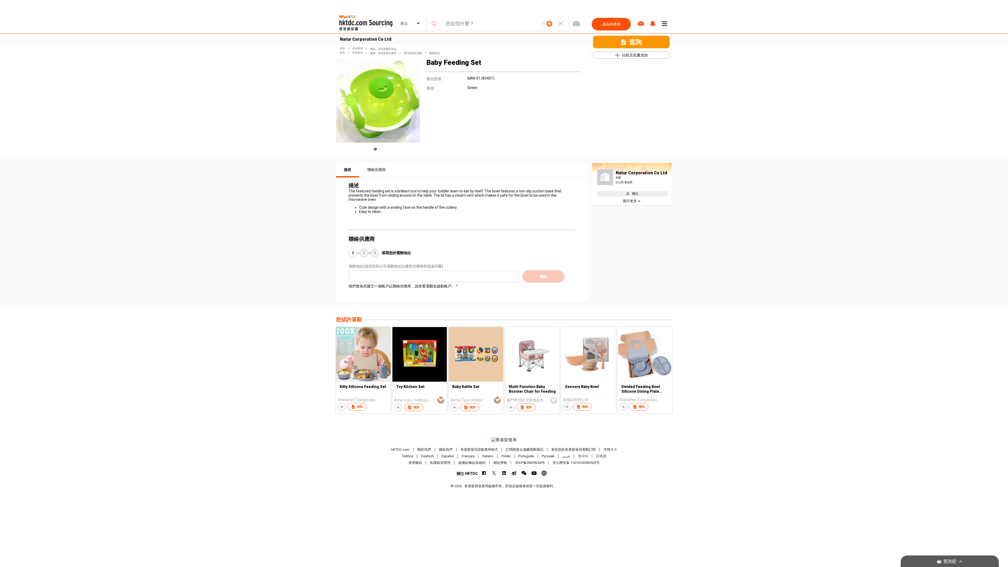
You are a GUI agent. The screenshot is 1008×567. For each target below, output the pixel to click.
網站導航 (500, 463)
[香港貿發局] (504, 440)
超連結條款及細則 (472, 463)
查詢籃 (950, 561)
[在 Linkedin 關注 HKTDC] (504, 473)
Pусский (548, 456)
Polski (506, 456)
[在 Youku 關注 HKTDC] (544, 473)
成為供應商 (611, 24)
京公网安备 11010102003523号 (576, 463)
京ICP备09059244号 (530, 463)
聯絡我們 (446, 450)
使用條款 (415, 463)
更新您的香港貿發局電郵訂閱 (573, 450)
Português (526, 456)
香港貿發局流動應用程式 (479, 450)
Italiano (488, 456)
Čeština (407, 456)
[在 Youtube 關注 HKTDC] (534, 473)
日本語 (601, 456)
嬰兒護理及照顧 (413, 53)
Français (468, 456)
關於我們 (424, 450)
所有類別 (357, 48)
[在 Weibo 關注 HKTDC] (514, 473)
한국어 (583, 456)
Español (448, 456)
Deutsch (427, 456)
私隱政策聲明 (440, 463)
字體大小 (610, 450)
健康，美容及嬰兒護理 (383, 53)
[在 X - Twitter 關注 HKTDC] (494, 473)
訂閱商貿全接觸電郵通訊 (524, 450)
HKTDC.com (400, 450)
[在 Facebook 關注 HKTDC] (484, 473)
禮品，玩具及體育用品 (383, 49)
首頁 (342, 48)
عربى (566, 456)
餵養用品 (434, 53)
